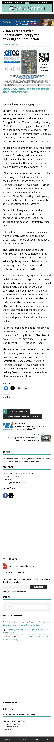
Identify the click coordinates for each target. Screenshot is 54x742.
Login (48, 739)
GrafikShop (8, 729)
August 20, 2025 (11, 44)
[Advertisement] (27, 528)
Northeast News (11, 726)
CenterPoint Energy (18, 411)
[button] (50, 16)
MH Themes (39, 739)
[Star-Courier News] (27, 12)
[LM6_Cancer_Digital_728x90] (27, 24)
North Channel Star (12, 724)
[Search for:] (27, 607)
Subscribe (38, 587)
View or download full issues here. (21, 566)
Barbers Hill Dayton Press (15, 721)
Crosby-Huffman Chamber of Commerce (22, 416)
